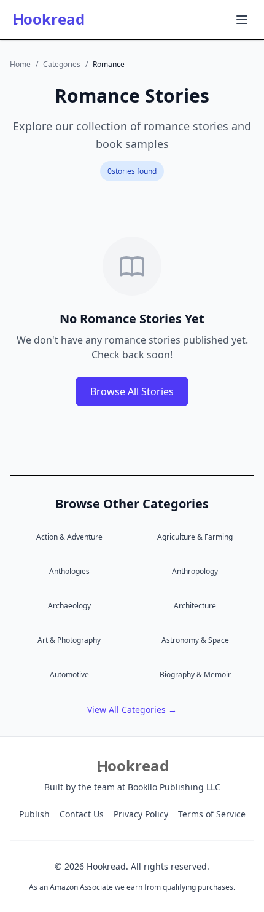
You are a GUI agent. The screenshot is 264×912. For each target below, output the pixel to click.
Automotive (69, 674)
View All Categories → (132, 709)
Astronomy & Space (195, 640)
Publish (34, 814)
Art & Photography (69, 640)
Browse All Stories (132, 391)
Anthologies (69, 571)
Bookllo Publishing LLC (174, 787)
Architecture (195, 605)
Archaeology (69, 605)
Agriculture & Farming (195, 537)
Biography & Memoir (195, 674)
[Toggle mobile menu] (242, 19)
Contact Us (82, 814)
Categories (61, 64)
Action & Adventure (69, 537)
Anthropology (195, 571)
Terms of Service (212, 814)
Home (20, 64)
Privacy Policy (141, 814)
